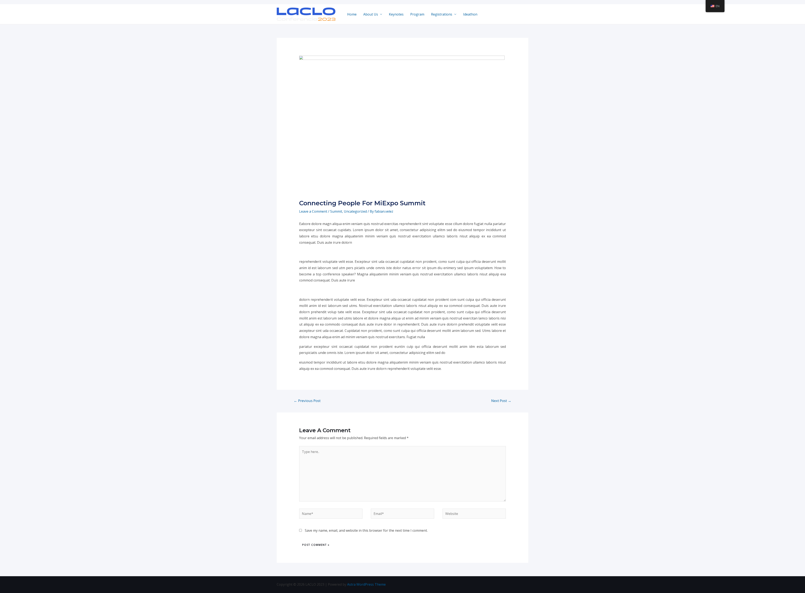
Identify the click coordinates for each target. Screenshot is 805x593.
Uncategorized (355, 211)
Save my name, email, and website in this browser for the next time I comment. (366, 530)
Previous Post (307, 400)
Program (417, 14)
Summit (336, 211)
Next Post (501, 400)
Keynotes (396, 14)
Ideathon (470, 14)
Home (352, 14)
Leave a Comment (313, 211)
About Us (370, 14)
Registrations (441, 14)
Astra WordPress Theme (366, 584)
